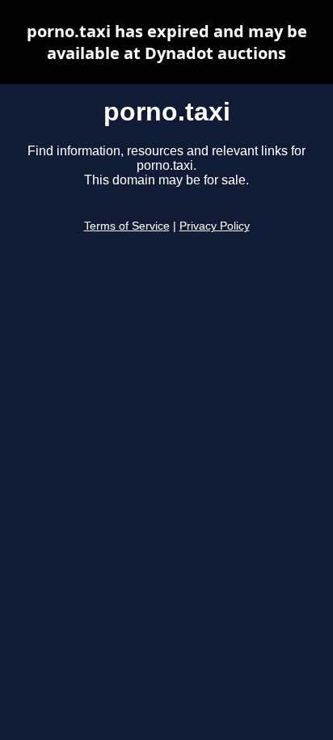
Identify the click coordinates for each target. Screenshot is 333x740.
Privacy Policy (214, 226)
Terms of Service (127, 226)
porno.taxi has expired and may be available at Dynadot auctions (167, 42)
